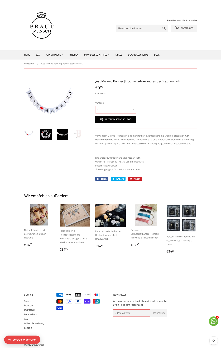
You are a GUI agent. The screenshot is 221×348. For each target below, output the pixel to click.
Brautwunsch (38, 345)
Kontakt (28, 328)
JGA (38, 55)
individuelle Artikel (96, 55)
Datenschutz (30, 314)
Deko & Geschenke (138, 55)
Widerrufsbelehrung (34, 323)
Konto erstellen (189, 20)
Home (27, 55)
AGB (26, 319)
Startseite (29, 63)
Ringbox (73, 55)
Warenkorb (186, 28)
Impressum (29, 310)
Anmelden (171, 20)
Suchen (27, 301)
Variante (99, 103)
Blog (157, 55)
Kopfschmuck (53, 55)
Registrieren (159, 313)
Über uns (28, 305)
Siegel (119, 55)
